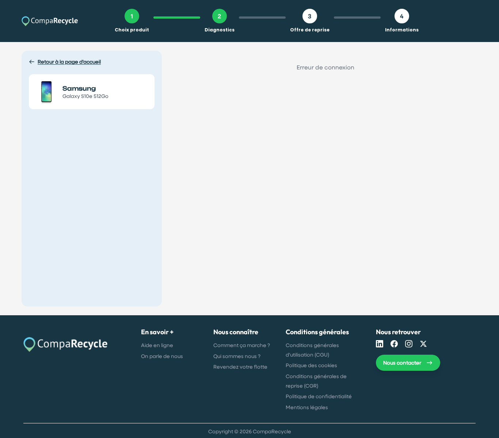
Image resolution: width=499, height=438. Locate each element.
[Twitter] (423, 343)
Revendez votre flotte (240, 366)
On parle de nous (162, 356)
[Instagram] (408, 343)
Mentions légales (307, 407)
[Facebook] (394, 343)
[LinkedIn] (379, 343)
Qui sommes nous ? (236, 356)
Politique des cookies (311, 365)
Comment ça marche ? (241, 345)
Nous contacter (402, 362)
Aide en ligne (157, 345)
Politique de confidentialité (319, 396)
